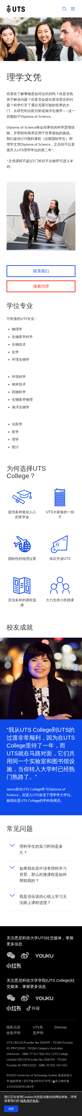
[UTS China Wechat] (11, 955)
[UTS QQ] (44, 955)
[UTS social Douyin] (33, 1007)
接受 (11, 1108)
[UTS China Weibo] (44, 997)
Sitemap (60, 1027)
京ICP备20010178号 (37, 1081)
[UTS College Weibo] (25, 997)
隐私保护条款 (29, 1100)
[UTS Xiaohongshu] (14, 965)
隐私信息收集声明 (14, 1030)
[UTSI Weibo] (25, 955)
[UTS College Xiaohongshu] (14, 1007)
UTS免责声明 (38, 1030)
